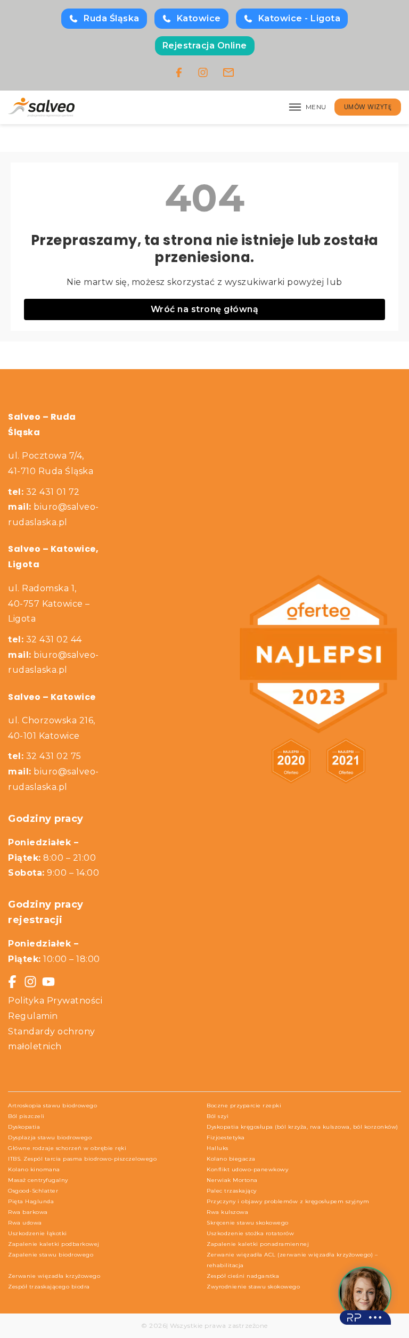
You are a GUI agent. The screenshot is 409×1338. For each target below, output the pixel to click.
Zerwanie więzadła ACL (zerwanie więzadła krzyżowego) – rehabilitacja (292, 1260)
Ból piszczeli (26, 1116)
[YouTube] (48, 981)
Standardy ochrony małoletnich (51, 1039)
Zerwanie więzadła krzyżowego (54, 1275)
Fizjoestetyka (226, 1137)
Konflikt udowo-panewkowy (247, 1169)
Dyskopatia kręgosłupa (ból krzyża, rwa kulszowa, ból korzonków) (302, 1126)
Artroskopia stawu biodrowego (52, 1105)
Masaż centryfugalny (38, 1180)
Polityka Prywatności (55, 1001)
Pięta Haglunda (31, 1201)
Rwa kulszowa (227, 1212)
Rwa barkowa (28, 1212)
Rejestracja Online (204, 45)
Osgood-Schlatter (33, 1190)
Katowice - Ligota (299, 18)
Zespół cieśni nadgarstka (243, 1275)
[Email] (228, 72)
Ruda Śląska (112, 18)
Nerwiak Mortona (232, 1180)
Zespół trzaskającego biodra (49, 1286)
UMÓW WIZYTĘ (368, 106)
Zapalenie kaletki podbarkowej (54, 1244)
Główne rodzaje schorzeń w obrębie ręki (67, 1148)
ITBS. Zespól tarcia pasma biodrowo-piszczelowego (82, 1158)
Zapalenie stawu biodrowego (50, 1254)
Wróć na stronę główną (205, 309)
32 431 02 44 (45, 639)
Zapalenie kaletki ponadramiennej (258, 1244)
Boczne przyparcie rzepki (244, 1105)
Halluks (217, 1148)
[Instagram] (202, 72)
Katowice (199, 18)
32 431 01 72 (44, 492)
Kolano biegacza (231, 1158)
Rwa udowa (25, 1222)
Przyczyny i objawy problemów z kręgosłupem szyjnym (288, 1201)
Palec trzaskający (232, 1190)
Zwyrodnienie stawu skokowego (253, 1286)
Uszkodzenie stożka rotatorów (250, 1233)
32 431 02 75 (44, 756)
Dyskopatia (24, 1126)
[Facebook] (179, 72)
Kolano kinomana (34, 1169)
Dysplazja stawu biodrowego (50, 1137)
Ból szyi (217, 1116)
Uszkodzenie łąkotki (37, 1233)
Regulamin (33, 1016)
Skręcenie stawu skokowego (248, 1222)
